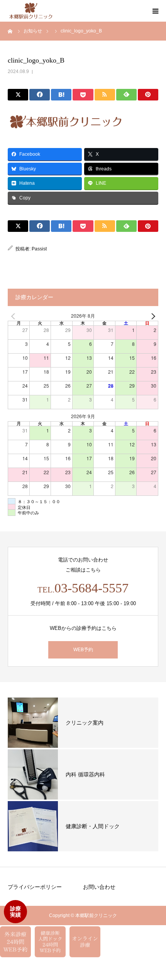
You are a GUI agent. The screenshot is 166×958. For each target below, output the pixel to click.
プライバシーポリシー (35, 887)
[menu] (155, 11)
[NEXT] (151, 316)
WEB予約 (83, 649)
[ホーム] (10, 30)
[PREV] (15, 316)
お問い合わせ (99, 887)
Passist (39, 249)
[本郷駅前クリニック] (31, 11)
